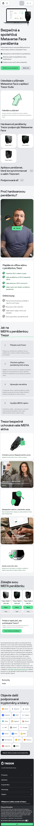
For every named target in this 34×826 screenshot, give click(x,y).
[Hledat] (21, 3)
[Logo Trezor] (3, 3)
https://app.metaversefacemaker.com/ (18, 669)
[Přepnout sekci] (31, 170)
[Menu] (7, 3)
